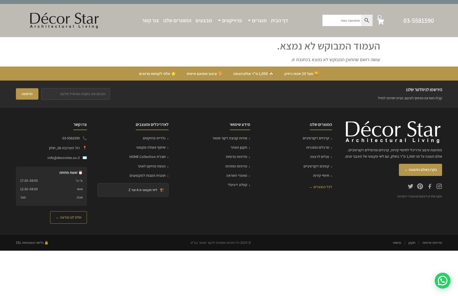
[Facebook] (430, 187)
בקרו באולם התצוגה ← (420, 169)
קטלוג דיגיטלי (237, 184)
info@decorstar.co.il (63, 157)
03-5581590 (418, 20)
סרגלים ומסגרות (317, 147)
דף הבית (279, 20)
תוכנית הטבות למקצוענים (148, 175)
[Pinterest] (420, 187)
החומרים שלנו (177, 20)
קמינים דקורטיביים (316, 166)
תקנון (411, 242)
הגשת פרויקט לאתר (152, 166)
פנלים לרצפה (319, 156)
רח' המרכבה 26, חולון (64, 147)
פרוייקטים (232, 20)
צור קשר (150, 20)
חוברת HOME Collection (147, 156)
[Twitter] (410, 187)
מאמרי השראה (236, 175)
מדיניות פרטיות (236, 156)
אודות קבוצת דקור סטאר (229, 138)
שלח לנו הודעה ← (68, 217)
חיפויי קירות (321, 175)
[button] (443, 281)
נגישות (397, 242)
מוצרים (259, 20)
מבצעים (204, 20)
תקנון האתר (239, 147)
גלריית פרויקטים (154, 138)
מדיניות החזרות (236, 166)
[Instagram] (439, 187)
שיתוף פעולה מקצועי (151, 147)
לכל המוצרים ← (320, 186)
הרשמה (27, 93)
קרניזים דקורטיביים (316, 138)
